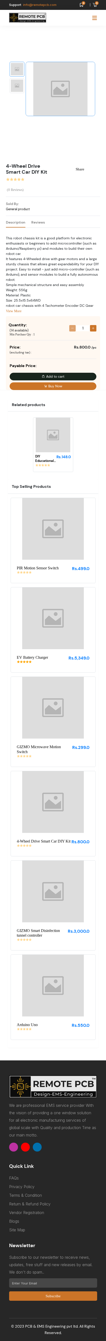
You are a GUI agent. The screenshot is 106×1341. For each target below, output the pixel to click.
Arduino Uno (27, 1025)
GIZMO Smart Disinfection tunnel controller (38, 932)
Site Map (17, 1229)
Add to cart (54, 376)
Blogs (14, 1221)
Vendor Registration (26, 1212)
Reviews (38, 222)
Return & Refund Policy (30, 1203)
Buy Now (54, 386)
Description (15, 222)
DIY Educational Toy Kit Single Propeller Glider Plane (45, 458)
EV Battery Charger (32, 657)
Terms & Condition (25, 1195)
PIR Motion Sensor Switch (38, 568)
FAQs (14, 1178)
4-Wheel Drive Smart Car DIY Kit (44, 841)
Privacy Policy (22, 1186)
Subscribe (53, 1296)
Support (15, 5)
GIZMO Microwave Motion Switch (39, 749)
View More (13, 311)
